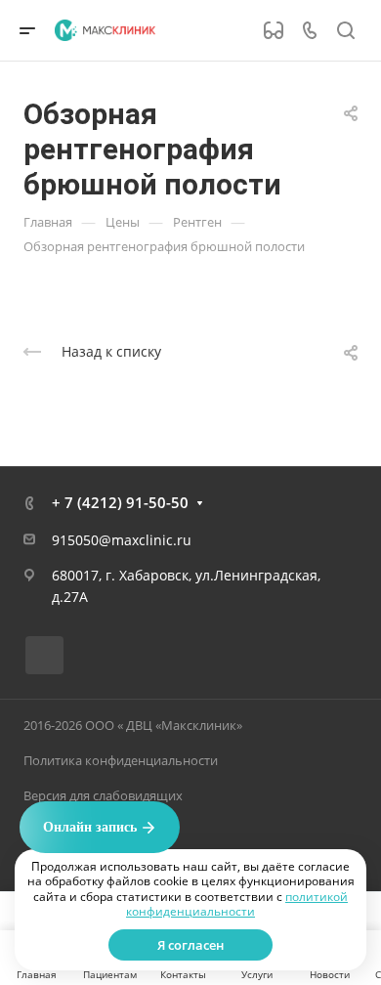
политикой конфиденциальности (237, 904)
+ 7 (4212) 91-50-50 (120, 502)
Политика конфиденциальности (120, 760)
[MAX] (44, 655)
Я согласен (190, 945)
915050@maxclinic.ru (121, 540)
